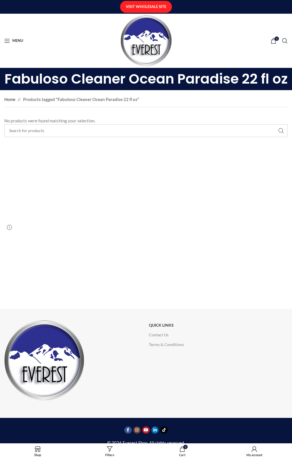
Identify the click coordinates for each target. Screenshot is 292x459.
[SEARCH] (281, 130)
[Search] (285, 40)
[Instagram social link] (137, 430)
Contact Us (159, 334)
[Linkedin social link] (155, 430)
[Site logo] (146, 40)
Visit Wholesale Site (146, 6)
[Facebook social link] (128, 430)
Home (9, 99)
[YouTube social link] (146, 430)
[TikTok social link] (164, 430)
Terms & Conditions (166, 344)
